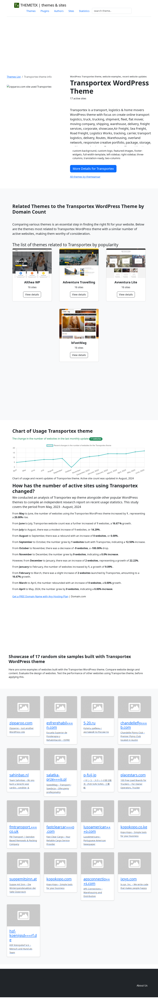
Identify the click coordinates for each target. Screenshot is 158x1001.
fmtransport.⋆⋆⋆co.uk (23, 829)
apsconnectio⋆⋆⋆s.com (96, 881)
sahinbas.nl (19, 774)
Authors (59, 11)
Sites (71, 11)
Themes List (14, 76)
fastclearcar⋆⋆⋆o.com (60, 829)
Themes (31, 11)
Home (96, 979)
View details (32, 294)
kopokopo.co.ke (134, 826)
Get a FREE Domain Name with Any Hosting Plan (40, 596)
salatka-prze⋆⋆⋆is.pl (56, 777)
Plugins (45, 11)
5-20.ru (89, 722)
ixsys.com (129, 878)
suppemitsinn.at (23, 878)
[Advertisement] (79, 42)
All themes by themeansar (85, 176)
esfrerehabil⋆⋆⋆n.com (59, 725)
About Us (142, 985)
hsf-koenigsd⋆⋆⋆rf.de (23, 935)
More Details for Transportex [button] (93, 169)
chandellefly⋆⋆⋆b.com (134, 725)
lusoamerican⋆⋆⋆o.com (96, 829)
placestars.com (133, 774)
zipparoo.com (20, 722)
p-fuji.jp (89, 774)
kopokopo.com (59, 878)
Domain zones (141, 979)
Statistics (84, 11)
